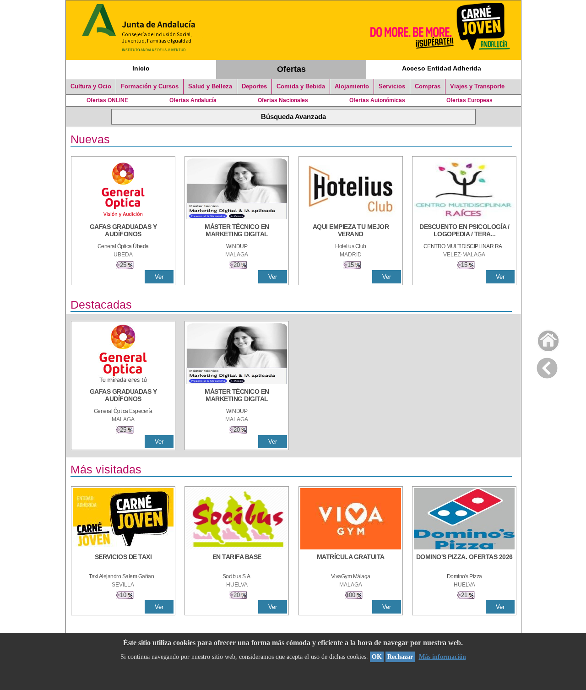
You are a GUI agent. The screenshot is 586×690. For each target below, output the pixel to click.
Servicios (392, 86)
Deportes (254, 86)
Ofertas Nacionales (283, 100)
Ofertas (291, 69)
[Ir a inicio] (542, 338)
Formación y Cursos (150, 86)
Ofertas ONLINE (107, 100)
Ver (159, 276)
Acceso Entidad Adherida (441, 68)
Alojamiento (352, 86)
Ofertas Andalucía (193, 100)
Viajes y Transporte (477, 86)
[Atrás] (547, 366)
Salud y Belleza (210, 86)
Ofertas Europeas (469, 100)
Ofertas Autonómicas (377, 100)
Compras (427, 86)
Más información (442, 656)
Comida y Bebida (301, 86)
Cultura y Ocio (91, 86)
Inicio (141, 68)
